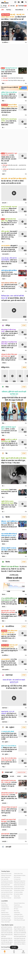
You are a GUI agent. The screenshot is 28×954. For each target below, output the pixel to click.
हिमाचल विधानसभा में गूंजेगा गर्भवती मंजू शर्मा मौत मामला (7, 938)
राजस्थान (19, 776)
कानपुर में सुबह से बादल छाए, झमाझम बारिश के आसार (20, 938)
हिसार (3, 621)
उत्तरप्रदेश (5, 776)
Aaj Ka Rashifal (17, 897)
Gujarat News (17, 912)
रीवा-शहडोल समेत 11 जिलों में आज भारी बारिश (7, 940)
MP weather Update (18, 894)
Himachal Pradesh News (19, 903)
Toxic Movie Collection (6, 897)
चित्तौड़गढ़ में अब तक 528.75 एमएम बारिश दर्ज (20, 934)
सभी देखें (24, 367)
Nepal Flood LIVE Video (6, 873)
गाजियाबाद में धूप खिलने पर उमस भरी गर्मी (7, 929)
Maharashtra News (18, 906)
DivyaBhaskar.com (18, 949)
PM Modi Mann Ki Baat (19, 890)
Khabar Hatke (17, 896)
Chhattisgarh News (18, 914)
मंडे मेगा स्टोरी (4, 115)
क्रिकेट (3, 529)
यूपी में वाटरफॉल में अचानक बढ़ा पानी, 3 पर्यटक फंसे (7, 927)
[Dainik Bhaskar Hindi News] (5, 2)
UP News (3, 910)
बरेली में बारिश (3, 936)
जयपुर (3, 766)
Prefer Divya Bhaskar (18, 918)
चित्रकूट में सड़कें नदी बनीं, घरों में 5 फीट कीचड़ (7, 934)
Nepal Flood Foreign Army (19, 881)
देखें (14, 952)
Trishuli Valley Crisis (18, 873)
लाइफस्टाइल (4, 266)
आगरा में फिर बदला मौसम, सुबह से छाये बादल (7, 942)
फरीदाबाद (4, 362)
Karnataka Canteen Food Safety (7, 894)
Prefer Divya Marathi (5, 918)
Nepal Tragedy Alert (5, 877)
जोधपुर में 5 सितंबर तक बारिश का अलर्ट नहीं (20, 929)
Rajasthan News (4, 912)
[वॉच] (22, 2)
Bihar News (16, 910)
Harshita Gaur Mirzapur (19, 886)
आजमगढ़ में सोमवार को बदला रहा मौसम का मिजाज (7, 930)
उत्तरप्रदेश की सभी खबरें (21, 772)
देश (2, 127)
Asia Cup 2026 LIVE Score (7, 892)
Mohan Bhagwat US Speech (20, 875)
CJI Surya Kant (17, 879)
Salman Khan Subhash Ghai (20, 884)
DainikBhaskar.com (5, 949)
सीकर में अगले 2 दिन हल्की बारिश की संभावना (7, 932)
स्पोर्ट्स (3, 278)
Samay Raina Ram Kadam (6, 886)
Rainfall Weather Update (19, 888)
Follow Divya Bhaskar (18, 916)
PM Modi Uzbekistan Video (7, 888)
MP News (16, 908)
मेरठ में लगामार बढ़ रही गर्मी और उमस (20, 936)
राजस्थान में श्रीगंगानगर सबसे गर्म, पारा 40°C (20, 942)
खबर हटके (4, 202)
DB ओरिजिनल (5, 42)
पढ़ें (4, 952)
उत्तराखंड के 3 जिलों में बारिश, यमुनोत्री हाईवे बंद (20, 930)
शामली (3, 174)
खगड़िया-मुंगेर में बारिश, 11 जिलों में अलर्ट (20, 927)
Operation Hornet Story (6, 875)
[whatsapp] (23, 42)
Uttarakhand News (5, 914)
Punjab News (17, 905)
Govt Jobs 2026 (4, 879)
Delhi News (3, 903)
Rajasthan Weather (5, 896)
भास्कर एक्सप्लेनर (5, 254)
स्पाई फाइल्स (4, 641)
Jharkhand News (5, 906)
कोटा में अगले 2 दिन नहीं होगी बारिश (20, 932)
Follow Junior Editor (5, 921)
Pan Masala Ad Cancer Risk (7, 881)
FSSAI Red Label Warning (19, 882)
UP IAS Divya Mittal (18, 892)
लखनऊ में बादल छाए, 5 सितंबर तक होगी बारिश (20, 944)
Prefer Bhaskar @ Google (19, 920)
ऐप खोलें (14, 947)
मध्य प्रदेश (12, 776)
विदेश (3, 83)
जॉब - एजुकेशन (5, 741)
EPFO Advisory (17, 877)
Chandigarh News (5, 908)
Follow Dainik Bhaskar (6, 916)
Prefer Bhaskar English (6, 920)
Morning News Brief (5, 884)
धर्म (2, 291)
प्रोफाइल (23, 952)
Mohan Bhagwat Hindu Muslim (7, 882)
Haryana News (4, 905)
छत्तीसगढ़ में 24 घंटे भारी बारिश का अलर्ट (7, 944)
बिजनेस (3, 594)
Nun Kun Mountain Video (6, 890)
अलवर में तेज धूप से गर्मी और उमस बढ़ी (20, 940)
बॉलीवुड (3, 338)
